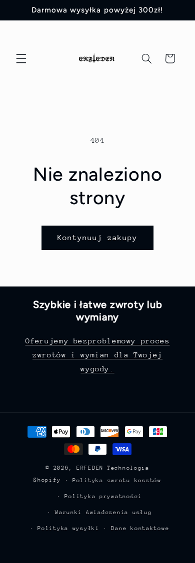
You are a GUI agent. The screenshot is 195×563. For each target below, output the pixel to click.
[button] (21, 58)
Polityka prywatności (103, 496)
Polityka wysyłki (69, 528)
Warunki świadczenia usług (103, 512)
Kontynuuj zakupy (98, 237)
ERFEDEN (90, 468)
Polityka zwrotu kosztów (117, 480)
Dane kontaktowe (140, 528)
